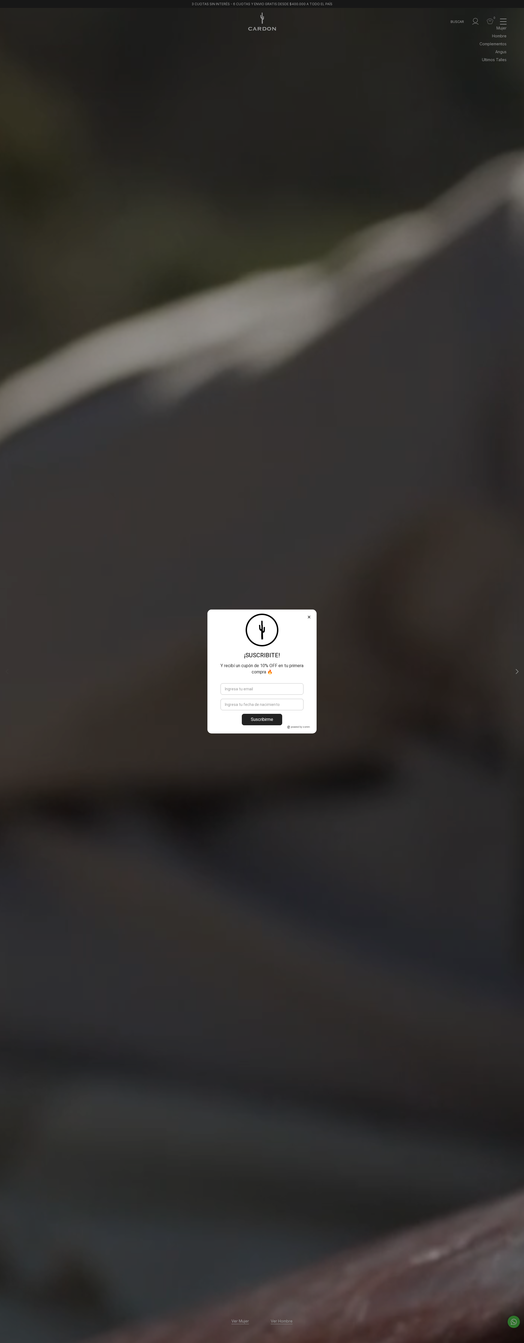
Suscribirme (262, 719)
